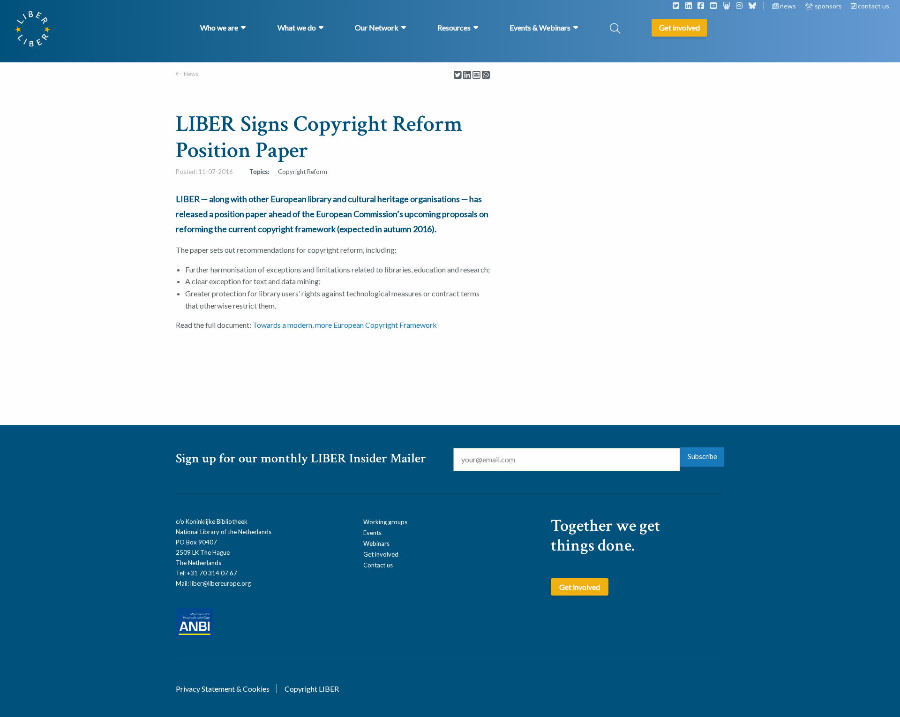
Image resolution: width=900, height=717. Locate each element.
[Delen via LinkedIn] (467, 75)
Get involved (380, 554)
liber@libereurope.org (220, 583)
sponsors (828, 6)
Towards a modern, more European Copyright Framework (345, 324)
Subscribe (702, 456)
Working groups (385, 522)
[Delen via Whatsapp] (486, 75)
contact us (872, 6)
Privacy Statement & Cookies (223, 688)
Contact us (378, 565)
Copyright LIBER (312, 688)
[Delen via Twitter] (458, 75)
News (191, 73)
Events (372, 532)
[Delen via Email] (476, 75)
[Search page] (615, 29)
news (788, 6)
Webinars (376, 543)
